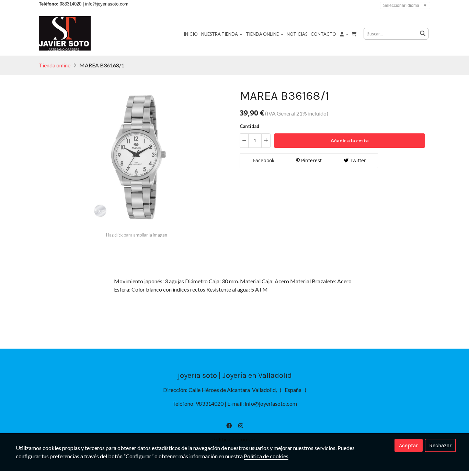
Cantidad (249, 126)
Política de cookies (266, 456)
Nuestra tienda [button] (220, 34)
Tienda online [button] (262, 34)
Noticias (297, 34)
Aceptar (408, 445)
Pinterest (311, 160)
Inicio (191, 34)
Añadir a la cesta (350, 140)
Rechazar (440, 445)
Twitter (357, 160)
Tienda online (54, 65)
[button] (344, 34)
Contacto (323, 34)
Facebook (263, 160)
